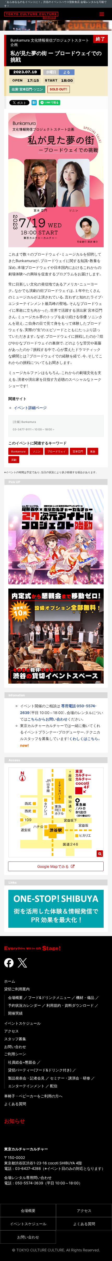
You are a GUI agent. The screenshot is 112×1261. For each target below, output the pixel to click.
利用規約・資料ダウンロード (70, 1005)
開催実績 (15, 1013)
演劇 (13, 459)
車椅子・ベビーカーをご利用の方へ (33, 1096)
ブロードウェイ (56, 451)
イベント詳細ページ (30, 407)
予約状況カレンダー (24, 1005)
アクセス (11, 1031)
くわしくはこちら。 (85, 738)
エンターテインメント (26, 1086)
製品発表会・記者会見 (26, 1078)
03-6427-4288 (28, 1168)
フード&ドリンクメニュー (49, 997)
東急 (92, 451)
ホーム (9, 981)
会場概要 (15, 997)
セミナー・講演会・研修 (70, 1078)
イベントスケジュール (22, 1023)
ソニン (36, 451)
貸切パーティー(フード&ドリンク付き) (39, 1070)
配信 (53, 1086)
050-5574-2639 (29, 1183)
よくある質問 (15, 1104)
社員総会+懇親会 (22, 1062)
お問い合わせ (15, 1046)
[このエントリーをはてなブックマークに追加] (34, 102)
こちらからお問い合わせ (47, 719)
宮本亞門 (78, 451)
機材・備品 (85, 997)
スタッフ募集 (15, 1039)
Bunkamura (18, 451)
